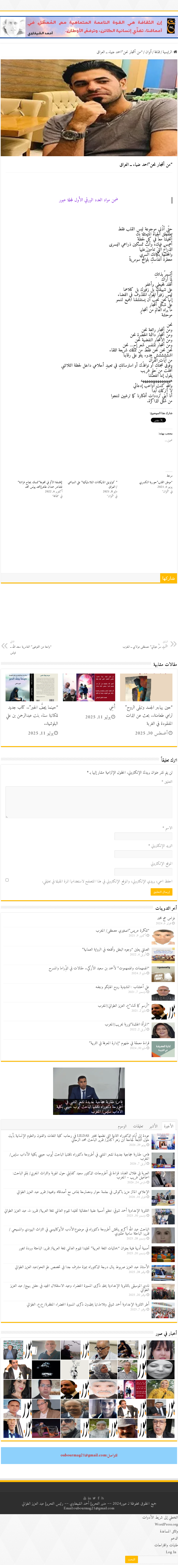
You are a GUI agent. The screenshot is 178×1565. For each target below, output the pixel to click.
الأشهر (153, 1126)
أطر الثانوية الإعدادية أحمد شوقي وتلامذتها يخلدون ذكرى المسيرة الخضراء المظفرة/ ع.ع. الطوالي (88, 1304)
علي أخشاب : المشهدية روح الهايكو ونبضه (122, 987)
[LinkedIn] (89, 1498)
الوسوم (122, 1126)
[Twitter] (94, 1498)
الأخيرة (168, 1126)
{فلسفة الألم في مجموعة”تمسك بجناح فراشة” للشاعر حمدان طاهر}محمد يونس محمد (40, 484)
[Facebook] (98, 1498)
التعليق (167, 781)
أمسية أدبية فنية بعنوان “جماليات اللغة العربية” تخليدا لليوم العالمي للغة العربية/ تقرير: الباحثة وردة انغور (84, 1248)
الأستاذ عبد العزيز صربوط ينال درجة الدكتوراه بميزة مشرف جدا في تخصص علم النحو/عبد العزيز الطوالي (82, 1267)
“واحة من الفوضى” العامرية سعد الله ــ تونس (30, 647)
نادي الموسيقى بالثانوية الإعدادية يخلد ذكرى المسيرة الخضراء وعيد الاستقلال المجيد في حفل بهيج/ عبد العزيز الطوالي (79, 1287)
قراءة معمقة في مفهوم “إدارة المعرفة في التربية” (119, 1043)
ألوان (148, 52)
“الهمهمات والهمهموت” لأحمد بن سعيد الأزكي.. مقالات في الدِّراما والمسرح (99, 968)
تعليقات (138, 1126)
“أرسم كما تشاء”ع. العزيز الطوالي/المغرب (123, 1005)
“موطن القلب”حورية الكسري (155, 482)
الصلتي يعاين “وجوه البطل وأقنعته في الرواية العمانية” (115, 949)
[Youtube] (85, 1498)
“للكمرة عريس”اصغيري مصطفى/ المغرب (122, 930)
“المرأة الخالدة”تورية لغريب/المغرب (127, 1024)
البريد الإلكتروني (160, 845)
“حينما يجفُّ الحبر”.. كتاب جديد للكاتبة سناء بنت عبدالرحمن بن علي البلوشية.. (32, 716)
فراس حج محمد (166, 918)
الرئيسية (168, 52)
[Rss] (102, 1498)
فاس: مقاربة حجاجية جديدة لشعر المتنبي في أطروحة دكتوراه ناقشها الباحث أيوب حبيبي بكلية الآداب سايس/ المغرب (90, 1106)
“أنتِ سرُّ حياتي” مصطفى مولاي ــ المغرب (145, 644)
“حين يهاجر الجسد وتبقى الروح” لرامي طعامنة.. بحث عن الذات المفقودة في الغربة (148, 716)
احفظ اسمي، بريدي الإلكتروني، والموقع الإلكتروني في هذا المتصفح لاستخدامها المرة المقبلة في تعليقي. (107, 881)
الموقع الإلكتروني (161, 863)
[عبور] (89, 27)
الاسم (167, 828)
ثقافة (157, 52)
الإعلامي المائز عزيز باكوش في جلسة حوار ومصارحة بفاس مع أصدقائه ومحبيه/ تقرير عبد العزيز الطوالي (83, 1192)
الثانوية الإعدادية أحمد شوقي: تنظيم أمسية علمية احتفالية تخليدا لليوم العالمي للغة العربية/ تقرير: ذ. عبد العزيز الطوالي (76, 1210)
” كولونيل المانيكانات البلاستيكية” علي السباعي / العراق (92, 484)
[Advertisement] (89, 538)
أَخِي (112, 708)
